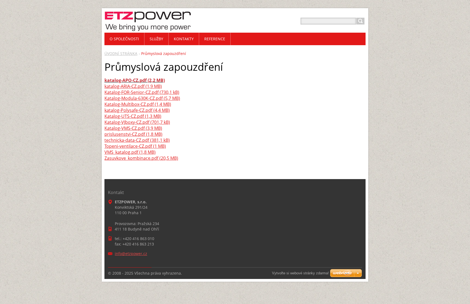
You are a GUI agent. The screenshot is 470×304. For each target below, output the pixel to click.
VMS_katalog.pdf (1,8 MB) (130, 152)
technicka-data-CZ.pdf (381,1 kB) (137, 140)
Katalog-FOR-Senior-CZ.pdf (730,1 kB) (141, 92)
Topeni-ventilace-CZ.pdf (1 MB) (135, 146)
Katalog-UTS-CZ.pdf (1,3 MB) (132, 116)
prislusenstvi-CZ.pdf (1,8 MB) (133, 134)
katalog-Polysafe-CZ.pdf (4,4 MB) (137, 110)
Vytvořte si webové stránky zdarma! (300, 273)
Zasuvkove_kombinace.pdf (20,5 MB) (141, 158)
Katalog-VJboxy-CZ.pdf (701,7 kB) (137, 122)
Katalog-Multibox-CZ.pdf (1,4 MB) (137, 104)
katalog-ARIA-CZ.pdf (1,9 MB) (133, 86)
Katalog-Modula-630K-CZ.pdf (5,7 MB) (142, 98)
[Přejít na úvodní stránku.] (147, 27)
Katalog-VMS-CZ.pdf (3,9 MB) (133, 128)
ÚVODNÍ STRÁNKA (120, 53)
